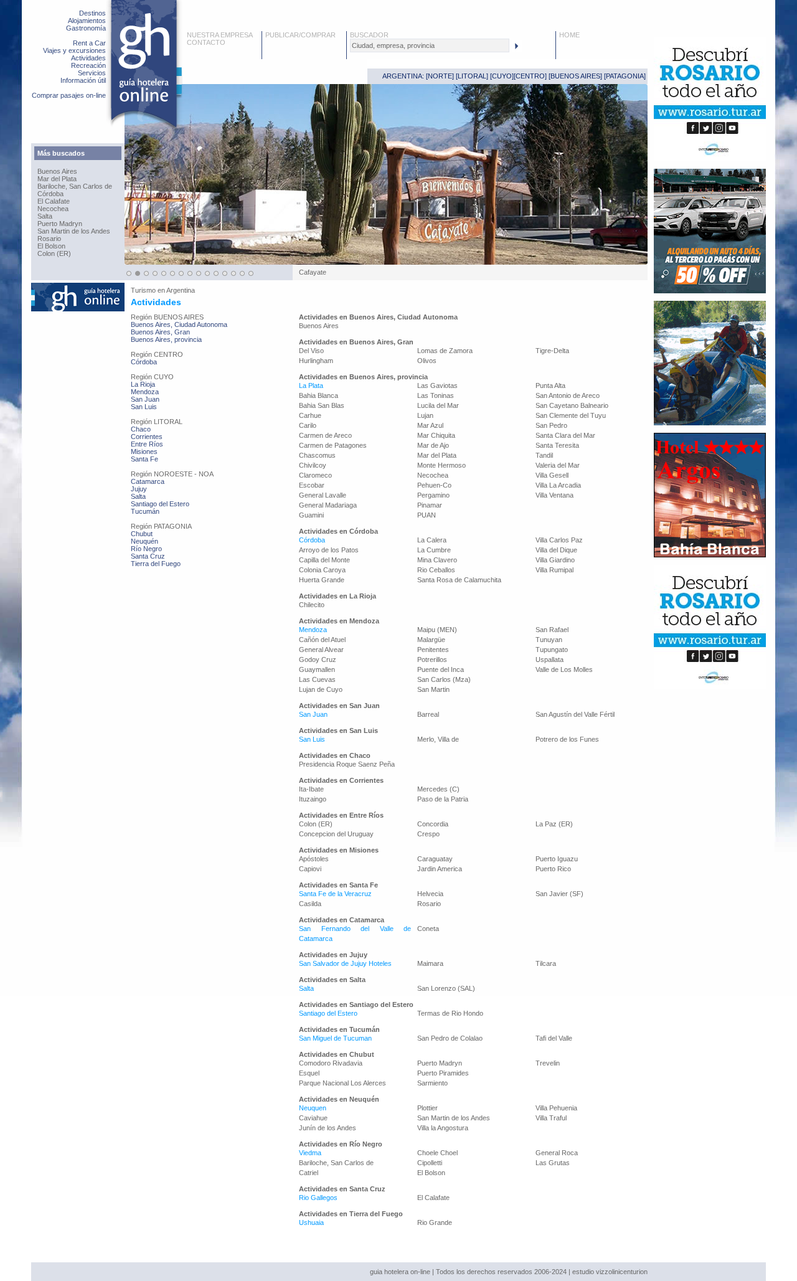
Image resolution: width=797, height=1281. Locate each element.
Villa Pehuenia (556, 1108)
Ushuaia (311, 1222)
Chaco (141, 429)
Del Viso (311, 350)
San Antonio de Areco (567, 395)
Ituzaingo (312, 799)
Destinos (92, 13)
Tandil (544, 455)
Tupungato (551, 649)
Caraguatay (435, 859)
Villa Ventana (554, 495)
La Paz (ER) (554, 824)
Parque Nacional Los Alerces (342, 1083)
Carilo (307, 425)
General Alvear (321, 649)
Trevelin (547, 1063)
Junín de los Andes (327, 1128)
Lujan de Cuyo (320, 689)
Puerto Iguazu (556, 859)
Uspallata (549, 659)
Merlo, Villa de (438, 739)
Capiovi (310, 868)
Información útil (83, 80)
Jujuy (139, 489)
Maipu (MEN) (437, 629)
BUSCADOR (369, 35)
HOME (569, 35)
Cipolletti (429, 1162)
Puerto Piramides (443, 1073)
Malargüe (431, 639)
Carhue (310, 415)
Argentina (180, 290)
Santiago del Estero (160, 504)
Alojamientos (87, 20)
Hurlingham (316, 360)
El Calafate (53, 201)
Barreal (428, 714)
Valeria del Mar (557, 465)
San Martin (433, 689)
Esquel (309, 1073)
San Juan (145, 399)
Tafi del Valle (553, 1038)
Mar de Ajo (433, 445)
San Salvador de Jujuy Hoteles (345, 963)
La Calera (431, 540)
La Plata (311, 385)
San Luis (144, 406)
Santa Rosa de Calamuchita (459, 580)
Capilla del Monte (324, 560)
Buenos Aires (57, 171)
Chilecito (311, 604)
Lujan (425, 415)
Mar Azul (430, 425)
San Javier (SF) (559, 893)
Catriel (308, 1172)
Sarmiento (432, 1083)
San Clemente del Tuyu (570, 415)
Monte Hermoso (441, 465)
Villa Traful (551, 1118)
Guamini (311, 515)
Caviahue (313, 1118)
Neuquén (144, 541)
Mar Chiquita (436, 435)
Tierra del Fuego (156, 563)
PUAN (426, 515)
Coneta (428, 928)
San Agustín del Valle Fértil (575, 714)
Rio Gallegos (318, 1197)
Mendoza (145, 391)
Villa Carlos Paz (559, 540)
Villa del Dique (556, 550)
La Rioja (143, 384)
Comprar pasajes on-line (69, 95)
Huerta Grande (321, 580)
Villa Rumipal (554, 570)
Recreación (88, 65)
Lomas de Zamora (445, 350)
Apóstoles (314, 859)
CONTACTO (206, 42)
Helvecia (430, 893)
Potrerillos (432, 659)
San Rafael (551, 629)
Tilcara (545, 963)
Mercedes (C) (438, 789)
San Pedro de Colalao (450, 1038)
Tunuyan (548, 639)
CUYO (502, 76)
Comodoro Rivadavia (330, 1063)
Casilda (310, 903)
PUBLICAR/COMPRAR (300, 35)
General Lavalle (322, 495)
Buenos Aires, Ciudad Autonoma (179, 324)
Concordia (432, 824)
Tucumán (145, 511)
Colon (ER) (54, 253)
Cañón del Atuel (322, 639)
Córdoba (50, 193)
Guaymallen (317, 669)
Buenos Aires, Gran (160, 332)
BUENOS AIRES (575, 76)
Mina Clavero (437, 560)
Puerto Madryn (59, 223)
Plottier (427, 1108)
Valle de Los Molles (564, 669)
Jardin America (439, 868)
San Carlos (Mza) (444, 679)
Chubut (142, 533)
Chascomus (317, 455)
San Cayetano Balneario (571, 405)
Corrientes (147, 436)
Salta (44, 216)
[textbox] (429, 45)
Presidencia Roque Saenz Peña (347, 764)
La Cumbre (434, 550)
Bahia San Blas (321, 405)
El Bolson (51, 246)
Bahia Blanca (318, 395)
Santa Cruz (148, 556)
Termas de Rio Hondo (450, 1013)
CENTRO (530, 76)
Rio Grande (434, 1222)
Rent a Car (89, 43)
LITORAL (472, 76)
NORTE (440, 76)
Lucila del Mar (438, 405)
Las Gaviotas (437, 385)
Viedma (310, 1152)
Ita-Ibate (311, 789)
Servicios (92, 73)
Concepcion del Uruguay (336, 834)
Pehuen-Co (434, 485)
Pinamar (429, 505)
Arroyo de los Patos (329, 550)
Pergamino (433, 495)
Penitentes (433, 649)
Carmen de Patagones (333, 445)
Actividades (88, 58)
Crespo (428, 834)
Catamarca (147, 481)
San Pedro (551, 425)
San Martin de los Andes (73, 231)
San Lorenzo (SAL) (446, 988)
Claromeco (315, 475)
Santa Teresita (557, 445)
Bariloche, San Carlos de (74, 186)
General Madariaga (328, 505)
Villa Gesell (551, 475)
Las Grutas (552, 1162)
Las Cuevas (317, 679)
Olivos (426, 360)
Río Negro (146, 548)
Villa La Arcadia (558, 485)
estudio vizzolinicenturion (610, 1271)
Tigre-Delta (552, 350)
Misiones (144, 451)
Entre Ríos (147, 444)
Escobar (311, 485)
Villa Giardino (555, 560)
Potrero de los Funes (567, 739)
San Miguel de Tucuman (335, 1038)
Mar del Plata (57, 178)
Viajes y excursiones (74, 50)
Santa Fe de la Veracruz (335, 893)
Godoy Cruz (317, 659)
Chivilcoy (312, 465)
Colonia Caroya (322, 570)
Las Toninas (435, 395)
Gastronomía (86, 28)
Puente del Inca (440, 669)
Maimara (430, 963)
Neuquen (312, 1108)
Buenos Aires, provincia (166, 339)
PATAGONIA (625, 76)
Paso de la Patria (442, 799)
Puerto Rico (553, 868)
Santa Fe (144, 459)
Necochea (52, 208)
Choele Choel (437, 1152)
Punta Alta (550, 385)
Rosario (49, 238)
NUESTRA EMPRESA (220, 35)
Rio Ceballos (436, 570)
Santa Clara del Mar (565, 435)
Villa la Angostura (442, 1128)
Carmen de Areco (325, 435)
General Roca (556, 1152)
